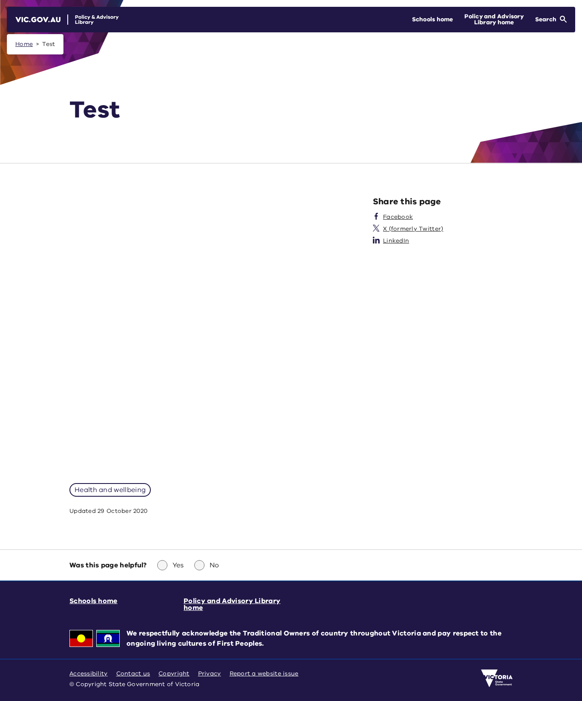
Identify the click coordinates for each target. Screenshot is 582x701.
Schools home (93, 601)
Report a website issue (264, 674)
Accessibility (88, 674)
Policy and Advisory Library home (232, 604)
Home (24, 44)
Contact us (133, 674)
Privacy (209, 674)
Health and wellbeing (110, 490)
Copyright (173, 674)
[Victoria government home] (497, 678)
